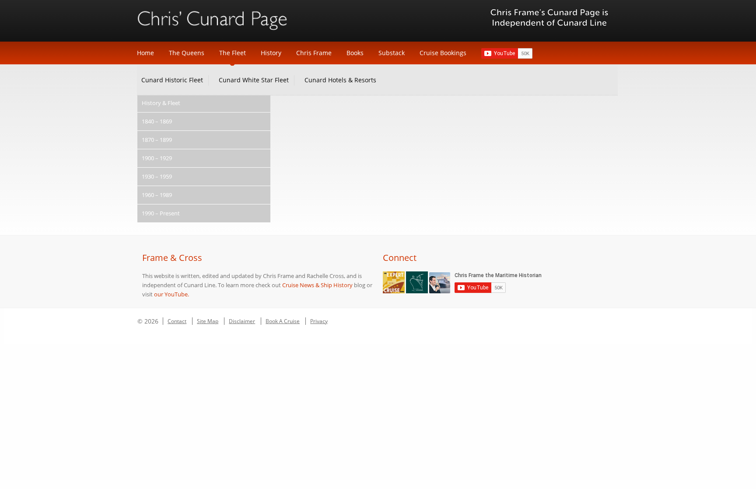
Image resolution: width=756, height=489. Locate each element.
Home (145, 53)
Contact (177, 321)
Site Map (207, 321)
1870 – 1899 (157, 140)
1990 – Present (161, 213)
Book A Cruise (283, 321)
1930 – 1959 (157, 176)
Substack (391, 53)
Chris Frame (314, 53)
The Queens (186, 53)
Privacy (319, 321)
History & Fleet (161, 103)
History (271, 53)
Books (355, 53)
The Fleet (232, 53)
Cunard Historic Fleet (172, 80)
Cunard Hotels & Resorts (340, 80)
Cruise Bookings (443, 53)
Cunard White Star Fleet (254, 80)
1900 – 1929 (157, 158)
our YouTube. (171, 294)
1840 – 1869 (157, 121)
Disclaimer (242, 321)
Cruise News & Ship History (317, 285)
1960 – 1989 (157, 195)
